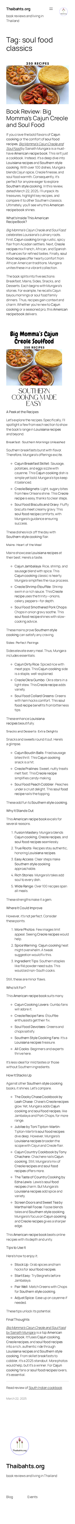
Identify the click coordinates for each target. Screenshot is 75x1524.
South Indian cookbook (45, 1387)
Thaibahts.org (18, 8)
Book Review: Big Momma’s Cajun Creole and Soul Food (37, 118)
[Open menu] (51, 8)
